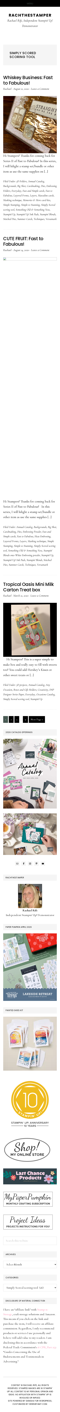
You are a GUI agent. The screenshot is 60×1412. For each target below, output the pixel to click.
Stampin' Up (9, 214)
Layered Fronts (21, 195)
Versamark (51, 219)
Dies (43, 186)
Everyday (16, 191)
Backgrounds (9, 186)
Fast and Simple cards (33, 191)
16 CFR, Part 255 (46, 1347)
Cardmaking (33, 186)
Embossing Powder (32, 531)
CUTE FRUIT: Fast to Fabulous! (23, 241)
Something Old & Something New (33, 209)
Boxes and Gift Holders (24, 689)
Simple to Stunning (30, 205)
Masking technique (12, 200)
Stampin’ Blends (48, 214)
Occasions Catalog (45, 694)
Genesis (30, 1400)
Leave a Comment (40, 89)
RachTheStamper (30, 15)
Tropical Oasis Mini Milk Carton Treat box (28, 587)
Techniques (39, 219)
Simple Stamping (11, 205)
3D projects (21, 685)
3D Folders (21, 181)
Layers (33, 195)
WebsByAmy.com (38, 1404)
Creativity (43, 689)
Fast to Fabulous (25, 536)
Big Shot (21, 186)
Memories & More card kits (36, 200)
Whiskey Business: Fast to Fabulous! (28, 80)
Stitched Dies (9, 219)
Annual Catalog (36, 181)
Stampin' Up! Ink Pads (27, 214)
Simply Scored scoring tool (16, 699)
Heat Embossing (43, 536)
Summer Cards (24, 219)
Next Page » (37, 720)
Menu (30, 3)
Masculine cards (46, 195)
